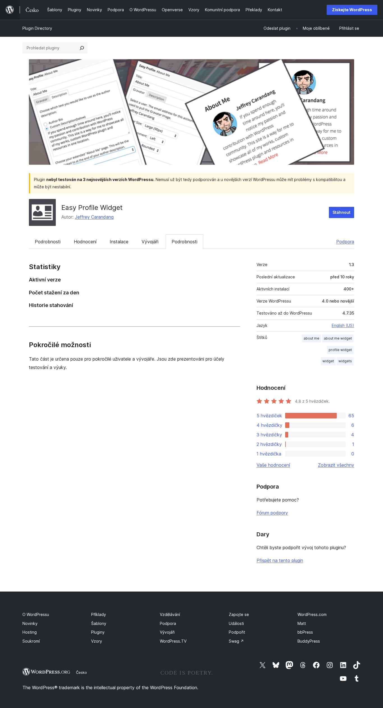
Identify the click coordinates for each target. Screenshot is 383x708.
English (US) (343, 325)
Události (236, 623)
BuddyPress (308, 641)
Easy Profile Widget (92, 207)
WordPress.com (312, 614)
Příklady (98, 614)
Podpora (345, 241)
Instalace (119, 241)
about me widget (338, 338)
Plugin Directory (37, 28)
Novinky (30, 623)
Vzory (96, 641)
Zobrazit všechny (336, 465)
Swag (236, 641)
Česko (81, 672)
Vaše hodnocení (273, 465)
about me (311, 338)
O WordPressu (35, 614)
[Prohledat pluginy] (81, 48)
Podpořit (237, 632)
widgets (345, 361)
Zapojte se (239, 614)
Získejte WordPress (352, 9)
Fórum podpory (272, 512)
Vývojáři (150, 241)
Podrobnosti (48, 241)
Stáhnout (341, 212)
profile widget (340, 350)
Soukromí (31, 641)
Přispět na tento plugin (280, 560)
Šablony (98, 623)
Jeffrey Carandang (94, 217)
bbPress (305, 632)
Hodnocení (85, 241)
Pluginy (98, 632)
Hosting (29, 632)
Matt (301, 623)
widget (328, 361)
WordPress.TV (173, 641)
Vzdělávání (170, 614)
